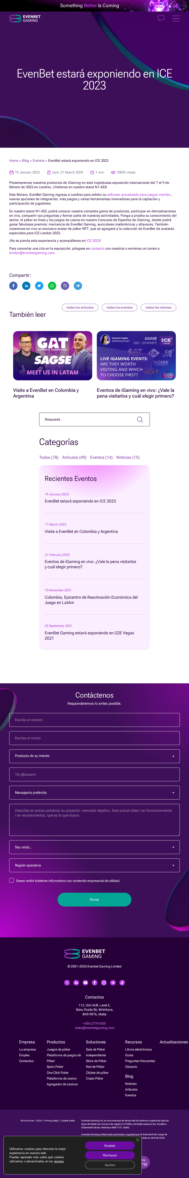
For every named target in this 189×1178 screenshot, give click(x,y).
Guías (129, 1055)
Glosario (131, 1066)
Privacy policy (51, 1120)
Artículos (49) (74, 457)
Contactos (26, 1061)
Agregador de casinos (62, 1084)
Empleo (24, 1055)
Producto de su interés (32, 756)
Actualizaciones (174, 1042)
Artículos (131, 1089)
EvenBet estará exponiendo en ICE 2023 (80, 501)
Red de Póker (95, 1066)
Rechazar (110, 1155)
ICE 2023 (93, 241)
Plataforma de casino (62, 1078)
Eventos (38, 161)
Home (13, 161)
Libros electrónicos (138, 1049)
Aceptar (109, 1145)
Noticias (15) (128, 457)
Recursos (133, 1042)
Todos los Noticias (158, 307)
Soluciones (96, 1042)
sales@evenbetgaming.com (94, 1028)
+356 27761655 (94, 1023)
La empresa (27, 1049)
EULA (39, 1120)
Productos (56, 1042)
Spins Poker (55, 1066)
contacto (97, 248)
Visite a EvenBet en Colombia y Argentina (81, 531)
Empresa (27, 1042)
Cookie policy (68, 1120)
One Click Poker (58, 1072)
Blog (25, 161)
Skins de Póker (96, 1061)
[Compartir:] (39, 286)
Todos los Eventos (120, 307)
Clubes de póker (97, 1072)
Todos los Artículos (80, 307)
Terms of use (27, 1120)
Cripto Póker (94, 1078)
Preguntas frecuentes (140, 1061)
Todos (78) (49, 457)
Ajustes (110, 1165)
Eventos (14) (101, 457)
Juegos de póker (58, 1049)
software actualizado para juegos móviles (138, 195)
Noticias (131, 1084)
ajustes (59, 1161)
